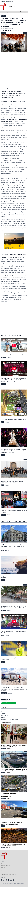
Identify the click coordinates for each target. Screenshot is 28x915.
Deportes (3, 662)
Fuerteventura (3, 693)
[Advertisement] (14, 72)
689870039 (7, 873)
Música (3, 717)
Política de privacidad (5, 865)
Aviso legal (3, 867)
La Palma (3, 455)
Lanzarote (3, 847)
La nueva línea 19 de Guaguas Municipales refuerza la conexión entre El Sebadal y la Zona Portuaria (14, 795)
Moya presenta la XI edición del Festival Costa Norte (13, 355)
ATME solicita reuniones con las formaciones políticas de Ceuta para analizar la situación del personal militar (12, 546)
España (2, 635)
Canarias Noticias (4, 28)
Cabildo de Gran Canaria (7, 710)
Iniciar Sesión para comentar (8, 702)
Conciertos (3, 711)
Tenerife (2, 826)
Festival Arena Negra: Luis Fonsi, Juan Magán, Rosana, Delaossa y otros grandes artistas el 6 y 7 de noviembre (14, 689)
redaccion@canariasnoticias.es (10, 874)
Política (2, 550)
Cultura (2, 422)
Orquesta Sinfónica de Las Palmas (9, 719)
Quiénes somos (4, 863)
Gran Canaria (3, 15)
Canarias (3, 580)
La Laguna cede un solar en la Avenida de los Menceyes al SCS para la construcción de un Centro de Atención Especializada (12, 822)
